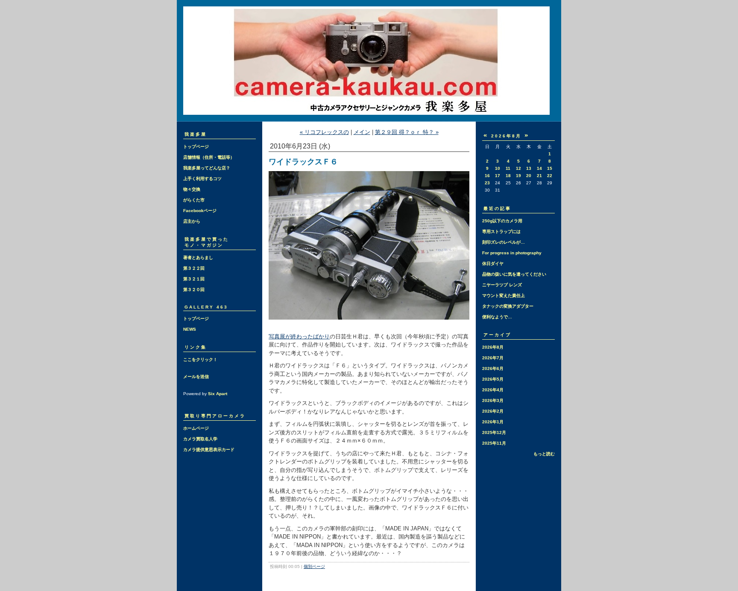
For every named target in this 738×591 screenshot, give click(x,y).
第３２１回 (194, 279)
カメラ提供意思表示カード (208, 449)
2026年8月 (493, 347)
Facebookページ (200, 210)
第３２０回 (194, 289)
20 (528, 175)
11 (508, 168)
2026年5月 (493, 379)
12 (518, 168)
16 (487, 175)
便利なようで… (497, 316)
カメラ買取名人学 (200, 439)
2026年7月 (493, 357)
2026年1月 (493, 421)
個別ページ (314, 566)
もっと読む (544, 453)
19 (518, 175)
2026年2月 (493, 411)
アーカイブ (497, 334)
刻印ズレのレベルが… (503, 242)
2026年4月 (493, 389)
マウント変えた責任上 (503, 295)
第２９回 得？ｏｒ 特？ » (407, 132)
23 (487, 183)
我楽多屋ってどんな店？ (206, 168)
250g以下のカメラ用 (502, 220)
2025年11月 (494, 443)
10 (497, 168)
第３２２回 (194, 268)
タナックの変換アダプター (507, 306)
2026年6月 (493, 368)
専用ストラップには (501, 231)
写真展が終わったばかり (299, 336)
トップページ (196, 146)
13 (528, 168)
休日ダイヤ (493, 263)
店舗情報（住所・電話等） (208, 157)
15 (549, 168)
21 (539, 175)
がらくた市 (194, 200)
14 (539, 168)
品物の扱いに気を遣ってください (514, 274)
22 (549, 175)
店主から (191, 221)
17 (497, 175)
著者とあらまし (198, 257)
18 (508, 175)
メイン (362, 132)
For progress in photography (512, 252)
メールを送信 (196, 376)
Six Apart (217, 393)
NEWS (189, 329)
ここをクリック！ (200, 359)
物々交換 (191, 189)
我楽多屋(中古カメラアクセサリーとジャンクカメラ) (369, 60)
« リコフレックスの (324, 132)
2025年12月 (494, 432)
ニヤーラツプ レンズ (502, 284)
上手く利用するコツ (202, 178)
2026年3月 (493, 400)
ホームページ (196, 428)
